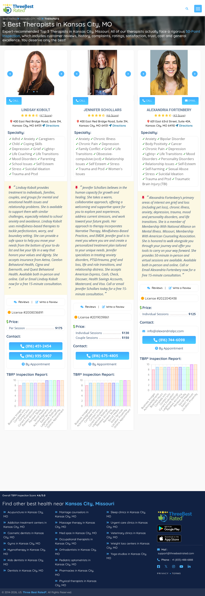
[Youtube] (181, 566)
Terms (176, 573)
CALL (15, 100)
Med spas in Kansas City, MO (77, 533)
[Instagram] (173, 566)
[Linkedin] (189, 566)
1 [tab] (33, 91)
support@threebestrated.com (176, 553)
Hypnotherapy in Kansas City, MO (24, 552)
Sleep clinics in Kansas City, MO (126, 514)
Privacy (163, 573)
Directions (52, 125)
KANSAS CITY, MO (30, 18)
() (45, 115)
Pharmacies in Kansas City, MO (74, 573)
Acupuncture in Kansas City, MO (23, 514)
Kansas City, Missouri (89, 504)
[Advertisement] (102, 463)
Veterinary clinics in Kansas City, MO (126, 535)
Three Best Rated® (34, 592)
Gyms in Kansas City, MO (23, 543)
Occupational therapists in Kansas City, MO (74, 541)
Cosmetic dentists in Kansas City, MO (23, 535)
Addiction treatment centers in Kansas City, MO (25, 525)
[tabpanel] (35, 75)
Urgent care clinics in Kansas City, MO (127, 525)
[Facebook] (158, 566)
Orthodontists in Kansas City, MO (75, 552)
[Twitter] (166, 566)
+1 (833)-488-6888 (182, 559)
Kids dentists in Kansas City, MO (23, 562)
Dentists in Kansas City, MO (25, 570)
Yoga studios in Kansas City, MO (127, 556)
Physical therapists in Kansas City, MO (75, 583)
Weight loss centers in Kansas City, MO (128, 545)
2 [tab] (37, 91)
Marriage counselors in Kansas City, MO (71, 514)
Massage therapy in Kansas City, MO (75, 525)
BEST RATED (10, 18)
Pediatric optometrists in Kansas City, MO (72, 562)
